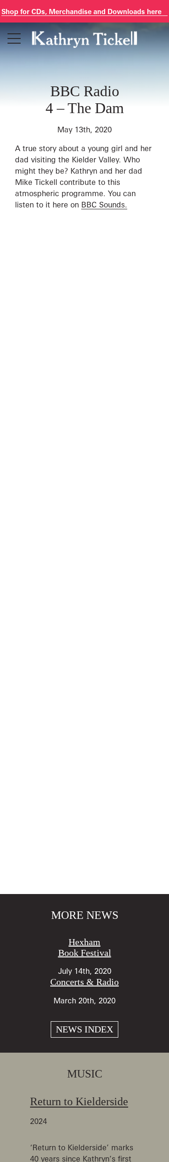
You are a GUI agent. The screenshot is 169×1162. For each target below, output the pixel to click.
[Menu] (14, 38)
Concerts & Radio (84, 982)
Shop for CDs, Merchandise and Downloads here (82, 11)
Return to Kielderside (79, 1101)
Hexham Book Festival (84, 947)
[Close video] (153, 15)
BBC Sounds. (104, 204)
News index (84, 1029)
